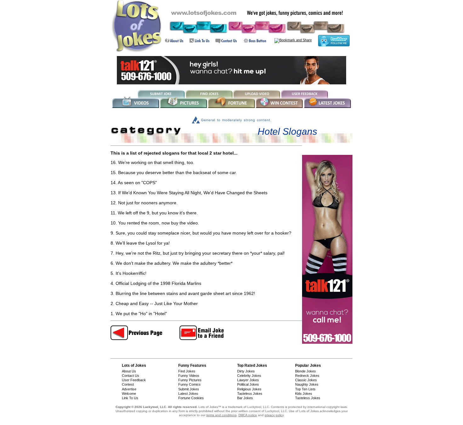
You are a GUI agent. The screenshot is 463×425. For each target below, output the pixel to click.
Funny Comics (189, 384)
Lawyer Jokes (248, 380)
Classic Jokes (306, 380)
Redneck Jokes (307, 375)
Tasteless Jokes (249, 393)
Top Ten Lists (305, 389)
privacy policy (274, 415)
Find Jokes (186, 371)
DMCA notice (247, 415)
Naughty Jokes (306, 384)
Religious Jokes (249, 389)
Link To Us (130, 398)
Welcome (129, 393)
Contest (128, 384)
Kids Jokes (303, 393)
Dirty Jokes (246, 371)
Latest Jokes (188, 393)
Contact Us (130, 375)
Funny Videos (188, 375)
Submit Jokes (188, 389)
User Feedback (134, 380)
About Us (129, 371)
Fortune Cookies (191, 398)
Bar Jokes (245, 398)
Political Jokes (248, 384)
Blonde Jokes (305, 371)
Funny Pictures (190, 380)
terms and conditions (221, 415)
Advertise (129, 389)
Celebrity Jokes (249, 375)
